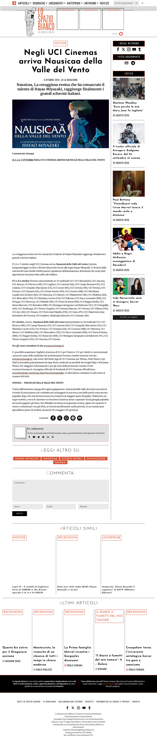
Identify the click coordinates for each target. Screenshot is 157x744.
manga (60, 462)
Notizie (60, 43)
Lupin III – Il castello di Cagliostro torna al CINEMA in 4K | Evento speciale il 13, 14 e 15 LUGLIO (30, 590)
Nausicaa (50, 459)
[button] (136, 3)
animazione (96, 459)
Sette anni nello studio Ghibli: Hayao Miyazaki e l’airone (77, 588)
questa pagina (109, 684)
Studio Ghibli (72, 459)
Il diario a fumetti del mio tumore (109, 616)
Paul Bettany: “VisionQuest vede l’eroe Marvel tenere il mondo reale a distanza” (128, 207)
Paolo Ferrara (74, 665)
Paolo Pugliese (44, 669)
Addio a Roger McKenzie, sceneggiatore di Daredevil (124, 259)
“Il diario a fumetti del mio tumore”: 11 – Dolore (109, 660)
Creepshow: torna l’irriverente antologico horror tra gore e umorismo (138, 656)
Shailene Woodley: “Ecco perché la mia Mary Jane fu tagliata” (128, 107)
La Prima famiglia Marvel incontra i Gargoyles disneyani (77, 654)
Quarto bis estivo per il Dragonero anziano (15, 652)
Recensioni (67, 537)
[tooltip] (53, 418)
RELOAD (118, 33)
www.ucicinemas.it (54, 345)
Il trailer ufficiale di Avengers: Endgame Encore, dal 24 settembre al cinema (126, 152)
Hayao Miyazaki (27, 459)
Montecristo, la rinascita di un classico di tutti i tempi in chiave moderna (45, 656)
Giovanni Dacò (12, 661)
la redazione (71, 80)
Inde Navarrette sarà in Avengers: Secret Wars (127, 302)
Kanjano (102, 669)
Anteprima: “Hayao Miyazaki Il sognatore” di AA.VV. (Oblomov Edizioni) (118, 590)
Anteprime (111, 537)
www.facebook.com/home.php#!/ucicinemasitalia (38, 373)
